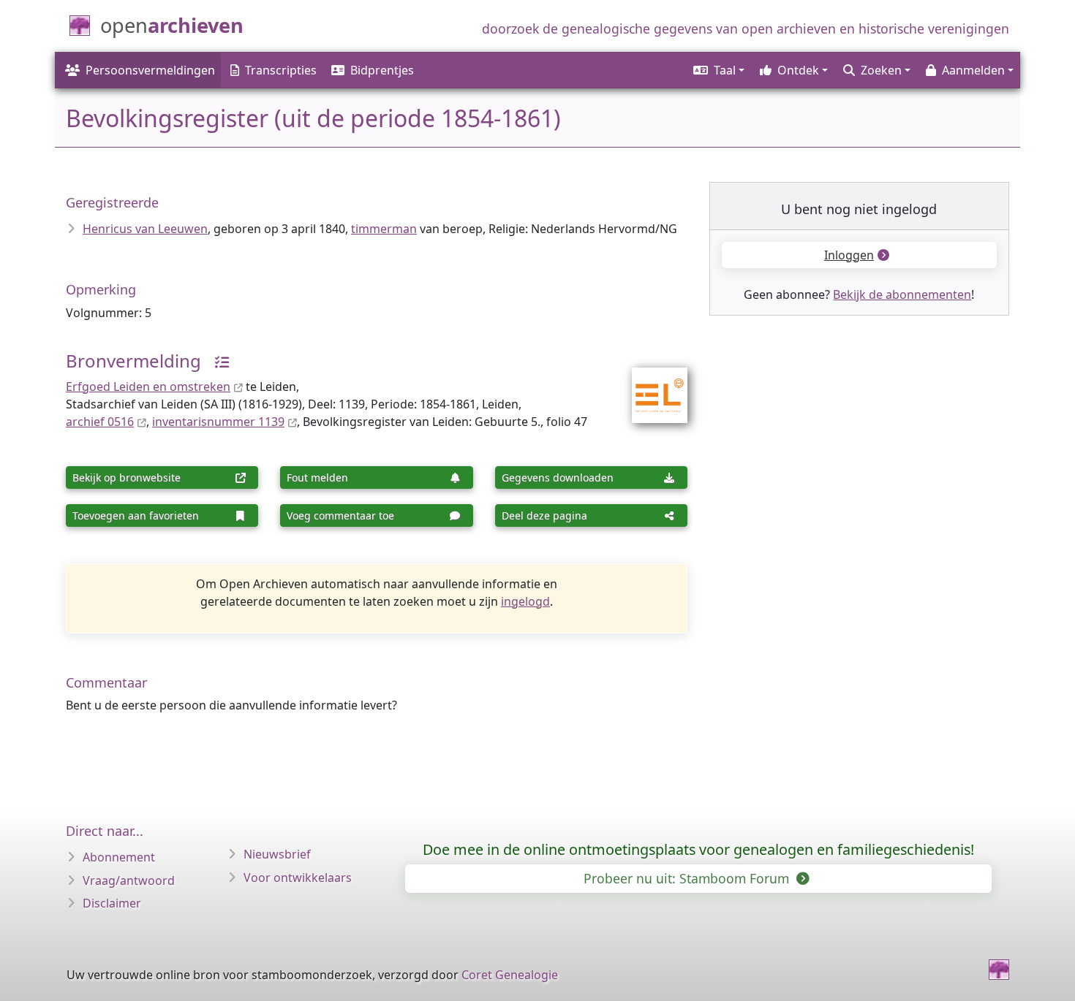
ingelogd (525, 601)
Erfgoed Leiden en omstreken (148, 386)
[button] (717, 70)
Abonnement (119, 857)
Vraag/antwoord (129, 880)
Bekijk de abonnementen (902, 294)
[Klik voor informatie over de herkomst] (216, 361)
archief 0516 (100, 422)
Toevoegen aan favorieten (135, 515)
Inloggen (849, 255)
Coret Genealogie (509, 975)
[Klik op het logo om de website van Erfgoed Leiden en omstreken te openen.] (650, 386)
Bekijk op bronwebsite (126, 477)
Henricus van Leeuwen (145, 229)
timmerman (384, 229)
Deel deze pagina (544, 515)
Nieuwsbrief (277, 854)
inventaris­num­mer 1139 (218, 422)
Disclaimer (112, 903)
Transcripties (281, 70)
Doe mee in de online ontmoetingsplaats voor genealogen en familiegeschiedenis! (698, 849)
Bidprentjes (382, 70)
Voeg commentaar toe (340, 515)
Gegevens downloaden (558, 477)
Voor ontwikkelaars (298, 877)
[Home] (999, 969)
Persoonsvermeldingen (150, 70)
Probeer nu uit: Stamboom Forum (688, 878)
